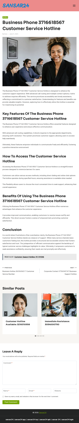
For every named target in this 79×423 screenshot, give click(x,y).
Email (31, 391)
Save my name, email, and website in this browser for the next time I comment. (31, 397)
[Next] (73, 313)
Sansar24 (42, 412)
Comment (7, 363)
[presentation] (19, 305)
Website (58, 391)
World (5, 17)
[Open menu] (74, 5)
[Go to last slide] (5, 313)
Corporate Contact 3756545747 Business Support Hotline (60, 271)
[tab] (35, 335)
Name (6, 391)
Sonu (5, 34)
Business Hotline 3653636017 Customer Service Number (18, 271)
